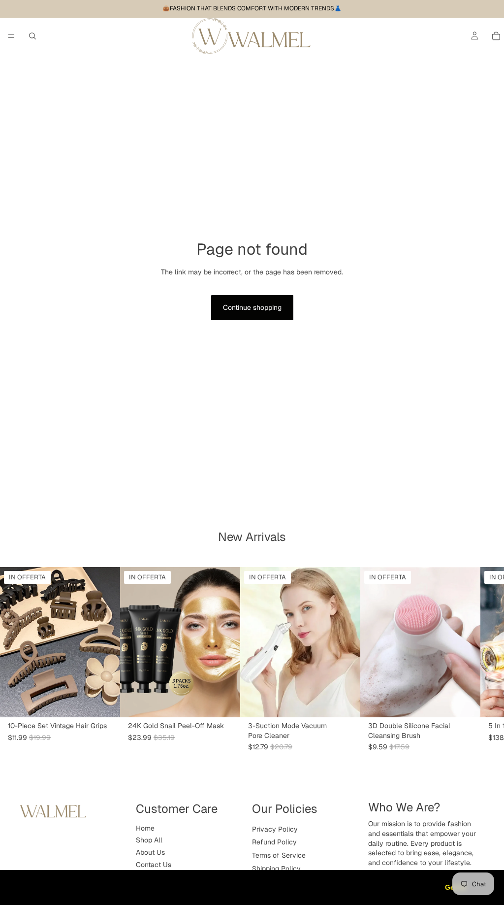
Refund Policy (274, 842)
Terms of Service (279, 855)
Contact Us (153, 864)
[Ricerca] (32, 36)
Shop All (149, 840)
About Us (150, 852)
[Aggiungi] (225, 702)
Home (145, 828)
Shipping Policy (276, 868)
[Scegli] (105, 702)
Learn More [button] (317, 887)
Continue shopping (252, 307)
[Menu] (11, 36)
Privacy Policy (275, 829)
